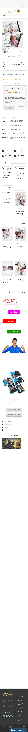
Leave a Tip (21, 727)
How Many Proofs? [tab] (4, 128)
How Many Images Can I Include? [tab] (4, 133)
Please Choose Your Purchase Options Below (14, 92)
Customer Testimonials (14, 727)
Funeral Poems (20, 700)
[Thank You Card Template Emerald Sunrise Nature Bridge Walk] (7, 268)
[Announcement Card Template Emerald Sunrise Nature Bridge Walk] (7, 234)
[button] (14, 421)
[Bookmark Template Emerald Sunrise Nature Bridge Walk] (20, 268)
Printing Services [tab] (5, 137)
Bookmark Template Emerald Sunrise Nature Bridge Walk (20, 279)
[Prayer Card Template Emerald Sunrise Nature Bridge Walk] (20, 234)
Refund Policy (23, 726)
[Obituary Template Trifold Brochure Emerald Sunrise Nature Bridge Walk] (7, 194)
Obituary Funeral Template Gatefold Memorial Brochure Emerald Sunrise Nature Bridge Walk (20, 177)
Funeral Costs (20, 711)
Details (11, 187)
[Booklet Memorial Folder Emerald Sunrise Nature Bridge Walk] (7, 168)
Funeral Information (19, 691)
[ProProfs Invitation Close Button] (22, 718)
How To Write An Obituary (20, 708)
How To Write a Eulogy (20, 704)
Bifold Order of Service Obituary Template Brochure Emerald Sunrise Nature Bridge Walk (20, 211)
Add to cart (9, 107)
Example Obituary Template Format (21, 697)
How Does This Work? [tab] (4, 124)
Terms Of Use (8, 727)
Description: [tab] (4, 117)
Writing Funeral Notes (20, 714)
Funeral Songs (20, 693)
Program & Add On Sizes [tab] (4, 120)
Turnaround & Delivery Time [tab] (4, 140)
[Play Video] (12, 443)
